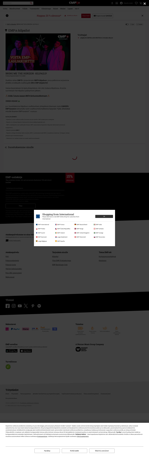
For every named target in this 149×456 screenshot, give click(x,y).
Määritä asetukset (102, 451)
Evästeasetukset (42, 436)
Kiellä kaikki (74, 451)
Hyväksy (47, 451)
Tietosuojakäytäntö (83, 436)
